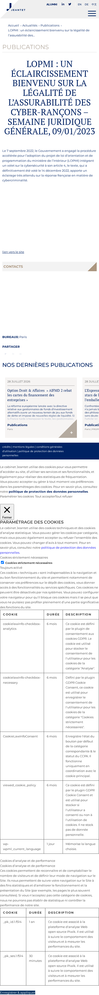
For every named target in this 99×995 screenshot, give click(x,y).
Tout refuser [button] (64, 496)
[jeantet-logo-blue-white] (39, 9)
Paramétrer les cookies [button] (17, 496)
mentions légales (23, 446)
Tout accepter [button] (45, 496)
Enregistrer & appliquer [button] (17, 992)
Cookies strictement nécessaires (28, 563)
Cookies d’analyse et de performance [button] (27, 861)
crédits (6, 446)
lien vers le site (13, 252)
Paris (23, 337)
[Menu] (92, 13)
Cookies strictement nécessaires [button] (24, 557)
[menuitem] (53, 4)
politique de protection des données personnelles (48, 491)
